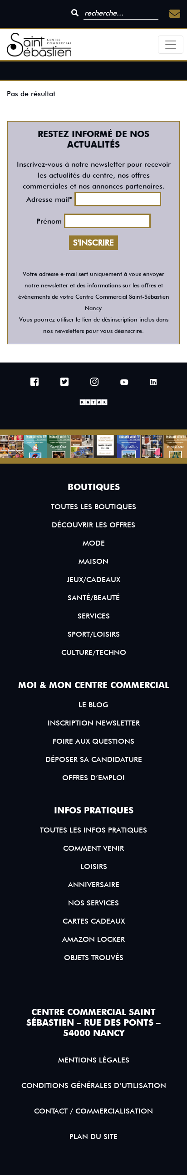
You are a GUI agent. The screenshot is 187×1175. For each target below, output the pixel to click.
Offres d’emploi (93, 777)
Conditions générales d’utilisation (93, 1085)
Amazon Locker (93, 939)
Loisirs (93, 866)
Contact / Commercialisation (93, 1111)
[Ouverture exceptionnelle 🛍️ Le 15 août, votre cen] (105, 447)
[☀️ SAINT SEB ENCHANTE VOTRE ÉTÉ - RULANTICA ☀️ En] (129, 447)
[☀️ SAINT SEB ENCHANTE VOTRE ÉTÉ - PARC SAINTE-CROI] (58, 447)
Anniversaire (93, 884)
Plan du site (93, 1136)
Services (94, 616)
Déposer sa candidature (93, 759)
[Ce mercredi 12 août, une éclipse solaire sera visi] (82, 447)
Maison (93, 561)
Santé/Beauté (94, 597)
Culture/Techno (93, 652)
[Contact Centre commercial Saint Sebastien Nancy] (174, 13)
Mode (94, 543)
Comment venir (93, 848)
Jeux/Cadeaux (93, 579)
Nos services (93, 903)
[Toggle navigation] (170, 45)
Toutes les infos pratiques (93, 830)
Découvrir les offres (93, 525)
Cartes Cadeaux (94, 921)
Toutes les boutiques (93, 506)
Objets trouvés (93, 957)
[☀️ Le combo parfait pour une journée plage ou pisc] (152, 447)
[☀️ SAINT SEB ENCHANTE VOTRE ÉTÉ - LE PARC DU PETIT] (35, 447)
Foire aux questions (93, 741)
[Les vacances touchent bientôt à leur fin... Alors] (12, 447)
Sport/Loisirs (94, 634)
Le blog (93, 704)
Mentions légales (93, 1060)
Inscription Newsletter (94, 723)
